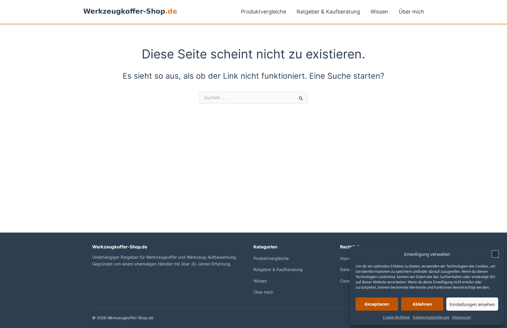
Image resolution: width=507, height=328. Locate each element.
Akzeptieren (376, 304)
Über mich (411, 12)
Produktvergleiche (263, 12)
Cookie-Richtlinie (396, 317)
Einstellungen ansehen (472, 304)
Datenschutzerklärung (431, 317)
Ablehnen (422, 304)
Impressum (461, 317)
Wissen (379, 12)
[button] (495, 254)
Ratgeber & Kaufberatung (328, 12)
